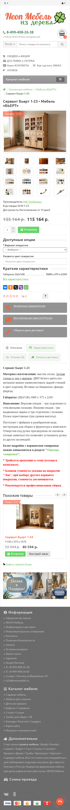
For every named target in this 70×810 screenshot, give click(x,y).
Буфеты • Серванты (18, 708)
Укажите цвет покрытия (18, 256)
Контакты (12, 635)
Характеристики (43, 347)
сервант (19, 564)
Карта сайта (13, 725)
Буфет (9, 564)
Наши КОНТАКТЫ (18, 65)
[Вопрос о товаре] (45, 296)
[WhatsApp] (26, 287)
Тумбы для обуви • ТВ (19, 717)
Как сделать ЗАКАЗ (49, 65)
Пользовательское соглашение (25, 631)
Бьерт (28, 564)
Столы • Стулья (15, 712)
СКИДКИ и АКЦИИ (18, 56)
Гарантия (11, 658)
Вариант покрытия (16, 245)
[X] (15, 287)
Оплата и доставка (47, 357)
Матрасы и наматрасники (21, 730)
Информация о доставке (21, 627)
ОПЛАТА (12, 70)
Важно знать (13, 653)
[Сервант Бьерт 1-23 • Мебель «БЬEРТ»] (35, 131)
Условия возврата (16, 649)
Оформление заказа (18, 618)
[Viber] (21, 287)
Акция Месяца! (15, 662)
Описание (16, 347)
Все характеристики (15, 279)
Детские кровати (16, 703)
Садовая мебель (16, 694)
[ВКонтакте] (5, 287)
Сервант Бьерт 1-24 (19, 537)
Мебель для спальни (18, 699)
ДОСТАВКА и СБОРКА (21, 60)
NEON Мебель (14, 622)
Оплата (10, 644)
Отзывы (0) (17, 357)
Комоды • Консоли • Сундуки (23, 721)
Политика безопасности (20, 640)
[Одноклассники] (10, 287)
